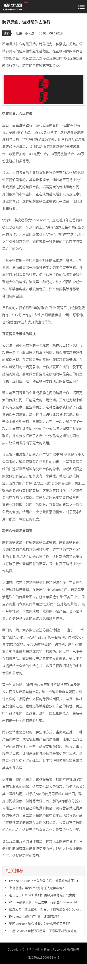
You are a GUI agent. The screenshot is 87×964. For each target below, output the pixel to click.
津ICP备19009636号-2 (43, 957)
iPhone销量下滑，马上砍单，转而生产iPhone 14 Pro (46, 902)
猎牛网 (33, 949)
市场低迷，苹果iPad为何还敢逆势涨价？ (37, 888)
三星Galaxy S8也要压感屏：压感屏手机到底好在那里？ (47, 931)
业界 (7, 33)
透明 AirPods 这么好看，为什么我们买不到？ (40, 924)
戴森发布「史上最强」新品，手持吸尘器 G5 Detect (45, 909)
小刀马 (29, 34)
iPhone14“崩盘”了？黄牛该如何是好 (34, 916)
